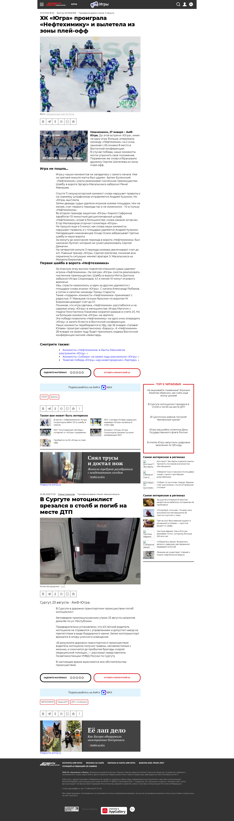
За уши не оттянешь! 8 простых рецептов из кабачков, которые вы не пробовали (175, 502)
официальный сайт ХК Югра (60, 114)
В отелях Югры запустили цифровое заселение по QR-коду (168, 444)
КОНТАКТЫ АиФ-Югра (72, 763)
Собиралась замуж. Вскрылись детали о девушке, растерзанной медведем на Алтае (173, 544)
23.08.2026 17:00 (48, 494)
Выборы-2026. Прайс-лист (151, 763)
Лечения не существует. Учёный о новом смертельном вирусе (173, 553)
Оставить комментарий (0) (117, 373)
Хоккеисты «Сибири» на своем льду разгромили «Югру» (100, 356)
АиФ (63, 586)
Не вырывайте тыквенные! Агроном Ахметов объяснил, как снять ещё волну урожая (168, 393)
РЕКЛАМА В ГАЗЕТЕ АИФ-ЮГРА (121, 763)
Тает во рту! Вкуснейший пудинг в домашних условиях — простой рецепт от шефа (174, 523)
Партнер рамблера (89, 809)
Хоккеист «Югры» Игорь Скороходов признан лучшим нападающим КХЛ (119, 432)
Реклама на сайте (95, 763)
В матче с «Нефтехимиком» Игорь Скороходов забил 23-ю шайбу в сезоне (70, 422)
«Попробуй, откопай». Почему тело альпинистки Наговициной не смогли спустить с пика (174, 512)
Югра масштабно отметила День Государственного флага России (168, 431)
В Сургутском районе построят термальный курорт (168, 418)
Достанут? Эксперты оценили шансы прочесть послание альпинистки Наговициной (175, 464)
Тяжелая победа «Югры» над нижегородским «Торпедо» (100, 360)
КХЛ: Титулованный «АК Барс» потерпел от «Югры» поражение (70, 431)
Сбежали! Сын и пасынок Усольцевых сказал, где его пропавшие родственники (175, 474)
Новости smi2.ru (50, 484)
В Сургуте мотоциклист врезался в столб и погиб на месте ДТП (168, 405)
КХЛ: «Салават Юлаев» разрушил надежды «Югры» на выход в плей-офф (120, 422)
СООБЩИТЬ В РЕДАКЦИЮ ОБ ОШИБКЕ (79, 766)
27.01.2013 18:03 (47, 13)
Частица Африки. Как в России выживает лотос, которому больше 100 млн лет (174, 533)
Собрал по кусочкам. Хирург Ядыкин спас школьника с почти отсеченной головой (175, 485)
